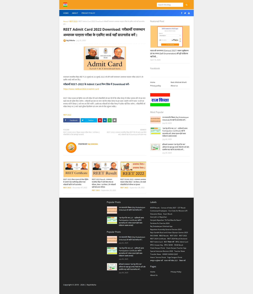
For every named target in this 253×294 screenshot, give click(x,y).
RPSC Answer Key (156, 245)
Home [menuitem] (66, 13)
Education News (156, 214)
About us (174, 85)
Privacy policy (155, 85)
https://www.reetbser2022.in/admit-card (81, 89)
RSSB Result (178, 245)
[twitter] (185, 13)
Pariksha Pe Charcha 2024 (159, 223)
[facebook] (181, 13)
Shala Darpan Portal (157, 248)
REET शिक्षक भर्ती (169, 242)
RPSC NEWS (168, 245)
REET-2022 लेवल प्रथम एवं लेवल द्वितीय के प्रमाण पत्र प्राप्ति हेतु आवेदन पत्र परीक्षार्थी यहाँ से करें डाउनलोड (75, 182)
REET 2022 (73, 21)
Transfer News (155, 254)
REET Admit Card (156, 242)
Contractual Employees (158, 211)
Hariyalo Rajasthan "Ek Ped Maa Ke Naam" (165, 220)
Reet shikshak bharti (179, 82)
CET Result (181, 208)
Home (65, 21)
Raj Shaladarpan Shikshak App (161, 226)
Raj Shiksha (70, 40)
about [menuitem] (75, 13)
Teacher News (179, 251)
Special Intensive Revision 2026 (161, 251)
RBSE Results (164, 236)
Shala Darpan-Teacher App (176, 248)
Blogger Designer (78, 290)
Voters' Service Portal (158, 257)
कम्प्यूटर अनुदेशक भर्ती (156, 260)
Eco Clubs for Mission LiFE (178, 211)
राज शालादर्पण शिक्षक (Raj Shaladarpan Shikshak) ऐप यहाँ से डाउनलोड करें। (175, 118)
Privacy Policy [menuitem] (88, 13)
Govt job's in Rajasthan (158, 217)
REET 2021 (174, 236)
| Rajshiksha (90, 284)
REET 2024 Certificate (158, 239)
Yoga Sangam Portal (174, 257)
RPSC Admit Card (182, 242)
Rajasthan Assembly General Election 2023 (166, 229)
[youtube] (188, 13)
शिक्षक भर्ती (182, 260)
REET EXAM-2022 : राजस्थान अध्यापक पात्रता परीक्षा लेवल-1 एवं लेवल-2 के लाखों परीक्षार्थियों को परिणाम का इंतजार (133, 182)
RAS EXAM (154, 236)
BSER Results (155, 208)
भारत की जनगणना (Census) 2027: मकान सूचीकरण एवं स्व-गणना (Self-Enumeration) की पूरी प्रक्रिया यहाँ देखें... (169, 53)
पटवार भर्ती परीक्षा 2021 (171, 260)
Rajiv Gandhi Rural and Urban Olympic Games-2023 (169, 232)
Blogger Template (105, 290)
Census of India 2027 (168, 208)
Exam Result (167, 214)
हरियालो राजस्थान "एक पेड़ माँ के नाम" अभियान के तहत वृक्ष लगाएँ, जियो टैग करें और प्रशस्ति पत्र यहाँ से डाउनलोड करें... (175, 147)
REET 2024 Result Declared (177, 239)
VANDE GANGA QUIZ (170, 254)
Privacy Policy (176, 272)
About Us (153, 275)
